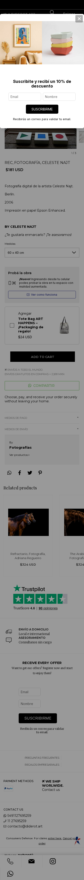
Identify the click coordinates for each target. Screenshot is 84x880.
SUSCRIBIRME (42, 109)
